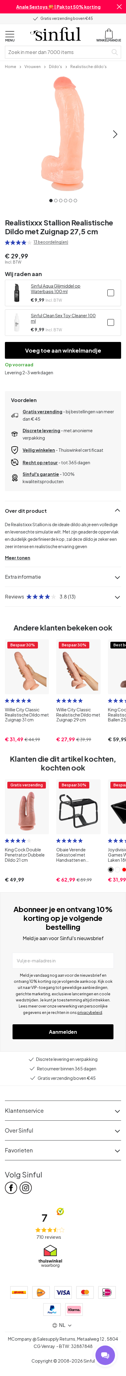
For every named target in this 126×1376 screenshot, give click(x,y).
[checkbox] (110, 292)
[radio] (7, 242)
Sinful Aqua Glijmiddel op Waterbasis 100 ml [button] (55, 288)
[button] (119, 6)
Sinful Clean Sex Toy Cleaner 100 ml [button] (63, 318)
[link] (10, 66)
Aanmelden (63, 1032)
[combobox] (58, 52)
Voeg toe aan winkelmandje (63, 350)
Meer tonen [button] (17, 557)
